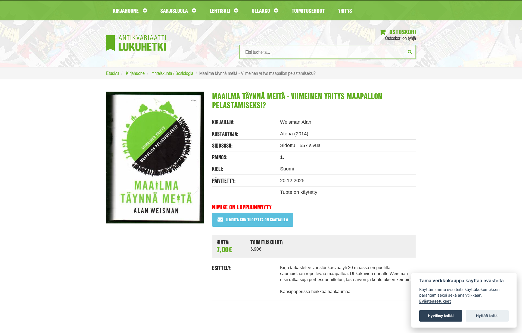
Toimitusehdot (308, 11)
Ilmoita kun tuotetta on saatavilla (257, 219)
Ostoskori (402, 32)
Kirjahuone (126, 11)
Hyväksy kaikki (440, 315)
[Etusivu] (136, 35)
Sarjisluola (174, 11)
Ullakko (261, 11)
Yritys (345, 11)
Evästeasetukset (435, 301)
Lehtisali (220, 11)
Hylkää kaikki (487, 315)
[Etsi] (410, 51)
